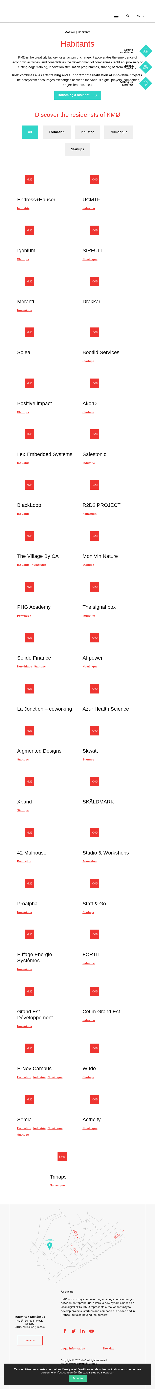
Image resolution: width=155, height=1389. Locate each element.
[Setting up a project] (145, 83)
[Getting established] (145, 51)
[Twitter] (74, 1331)
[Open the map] (77, 1246)
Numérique (118, 132)
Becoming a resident (73, 95)
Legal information (73, 1348)
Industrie (87, 132)
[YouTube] (91, 1331)
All (30, 132)
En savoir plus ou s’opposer (95, 1372)
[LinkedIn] (83, 1331)
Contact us (30, 1340)
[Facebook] (65, 1331)
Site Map (108, 1348)
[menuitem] (140, 16)
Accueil (70, 31)
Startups (77, 149)
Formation (57, 132)
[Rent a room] (145, 67)
